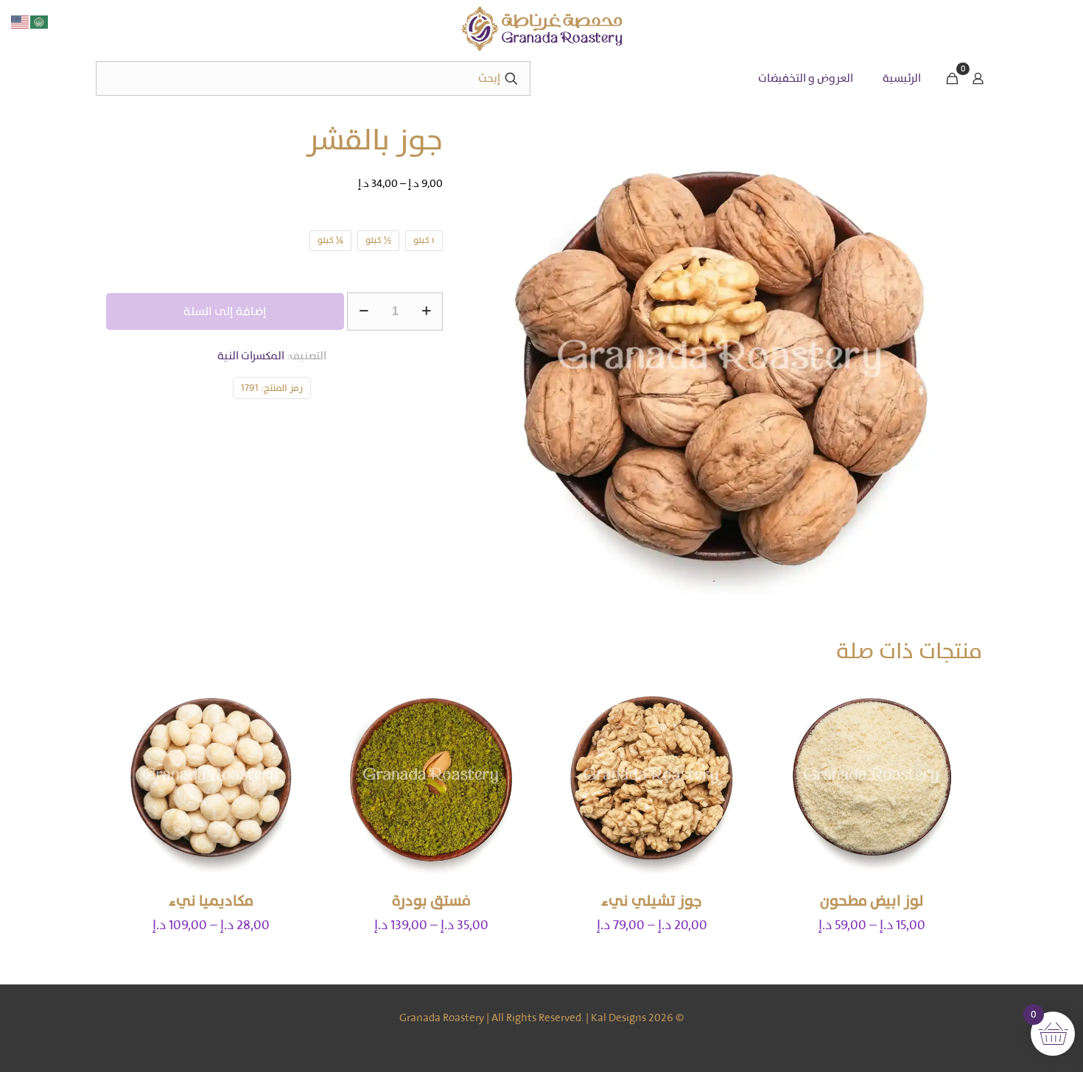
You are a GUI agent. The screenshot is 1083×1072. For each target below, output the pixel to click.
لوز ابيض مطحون (872, 901)
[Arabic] (39, 21)
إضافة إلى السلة (225, 311)
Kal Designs (618, 1017)
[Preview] (791, 760)
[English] (20, 21)
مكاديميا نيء (211, 901)
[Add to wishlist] (791, 729)
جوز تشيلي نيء (651, 901)
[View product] (791, 697)
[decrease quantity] (363, 311)
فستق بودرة (431, 901)
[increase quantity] (426, 311)
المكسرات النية (250, 355)
